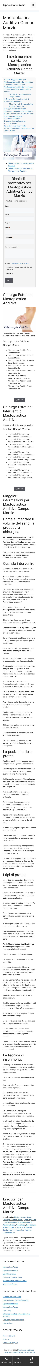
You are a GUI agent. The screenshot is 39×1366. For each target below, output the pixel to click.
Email (7, 228)
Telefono (9, 237)
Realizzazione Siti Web (26, 1350)
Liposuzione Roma (14, 5)
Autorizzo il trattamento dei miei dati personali (19, 268)
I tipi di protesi (10, 123)
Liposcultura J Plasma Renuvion (15, 1300)
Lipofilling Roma (9, 1274)
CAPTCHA (9, 273)
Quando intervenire (12, 119)
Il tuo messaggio (11, 247)
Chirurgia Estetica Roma (13, 1220)
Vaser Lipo (20, 1225)
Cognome (8, 223)
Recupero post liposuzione (13, 1320)
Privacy (6, 1339)
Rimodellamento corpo (12, 1297)
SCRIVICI (19, 400)
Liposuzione (8, 1323)
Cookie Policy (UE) (10, 1343)
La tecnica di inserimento (15, 126)
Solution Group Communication (23, 1352)
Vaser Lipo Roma (10, 1284)
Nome (7, 214)
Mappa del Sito (9, 1336)
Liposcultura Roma (11, 1222)
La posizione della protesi (15, 121)
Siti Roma (7, 1352)
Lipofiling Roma (30, 1220)
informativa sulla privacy (20, 263)
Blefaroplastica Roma (23, 1217)
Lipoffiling (7, 1310)
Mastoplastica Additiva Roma (14, 1281)
